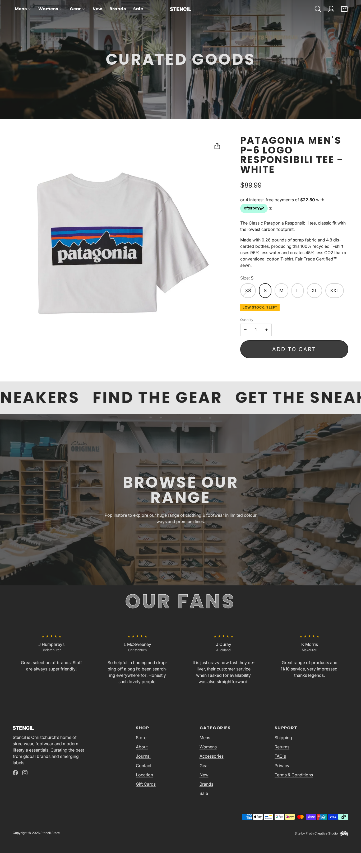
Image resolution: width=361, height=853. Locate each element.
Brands (117, 9)
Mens (21, 9)
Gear (75, 9)
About (142, 746)
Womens (48, 9)
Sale (138, 9)
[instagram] (24, 772)
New (97, 9)
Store (141, 737)
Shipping (283, 737)
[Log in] (331, 9)
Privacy (282, 765)
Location (144, 774)
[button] (318, 9)
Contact (143, 765)
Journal (143, 756)
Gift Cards (146, 784)
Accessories (212, 756)
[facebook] (15, 772)
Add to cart (294, 349)
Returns (282, 746)
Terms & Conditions (294, 774)
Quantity (246, 320)
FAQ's (280, 756)
